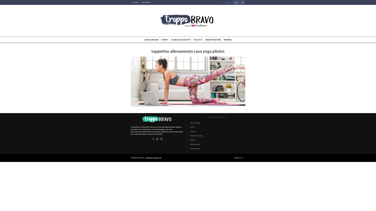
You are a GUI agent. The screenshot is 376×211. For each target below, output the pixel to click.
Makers (192, 140)
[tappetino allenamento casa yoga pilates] (188, 106)
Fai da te (193, 131)
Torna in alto (238, 158)
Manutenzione (195, 144)
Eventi (192, 127)
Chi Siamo (135, 2)
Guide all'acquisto (196, 136)
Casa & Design (195, 123)
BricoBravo (146, 2)
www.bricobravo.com (153, 158)
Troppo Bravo (195, 148)
